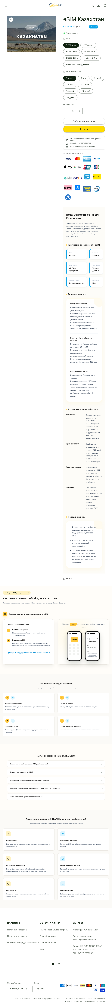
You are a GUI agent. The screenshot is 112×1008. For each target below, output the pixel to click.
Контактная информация (74, 999)
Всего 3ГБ (71, 51)
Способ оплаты (48, 936)
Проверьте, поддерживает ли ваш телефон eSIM (28, 652)
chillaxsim (26, 999)
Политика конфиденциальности (47, 999)
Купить (84, 129)
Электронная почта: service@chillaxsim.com (85, 938)
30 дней (70, 97)
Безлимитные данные (77, 64)
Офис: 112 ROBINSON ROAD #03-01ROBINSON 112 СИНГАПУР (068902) (88, 949)
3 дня (83, 78)
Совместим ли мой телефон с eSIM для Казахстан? (29, 764)
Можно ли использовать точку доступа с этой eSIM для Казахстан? (35, 788)
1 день (69, 78)
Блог (42, 949)
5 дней (97, 78)
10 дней (85, 85)
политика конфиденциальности (23, 942)
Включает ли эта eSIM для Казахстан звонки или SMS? (30, 780)
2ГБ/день (88, 45)
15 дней (70, 91)
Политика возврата (17, 930)
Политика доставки (17, 936)
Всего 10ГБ (72, 58)
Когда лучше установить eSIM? (21, 772)
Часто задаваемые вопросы (54, 930)
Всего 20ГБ (92, 58)
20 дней (86, 91)
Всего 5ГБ (89, 51)
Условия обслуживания (95, 1001)
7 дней (69, 85)
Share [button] (69, 579)
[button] (6, 5)
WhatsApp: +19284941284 (85, 930)
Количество (68, 104)
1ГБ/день (71, 45)
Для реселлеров (48, 942)
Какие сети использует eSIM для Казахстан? (26, 797)
